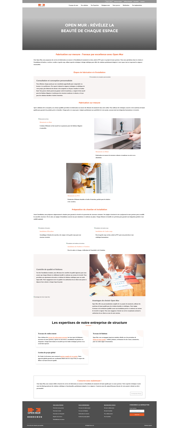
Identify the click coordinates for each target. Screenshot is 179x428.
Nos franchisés (107, 416)
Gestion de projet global (84, 416)
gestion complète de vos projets (69, 356)
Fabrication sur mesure (84, 413)
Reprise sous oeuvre (57, 416)
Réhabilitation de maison (58, 419)
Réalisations (126, 5)
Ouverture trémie (57, 410)
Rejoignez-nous (106, 5)
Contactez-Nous (136, 393)
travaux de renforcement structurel (57, 337)
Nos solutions (84, 5)
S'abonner (137, 414)
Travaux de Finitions (83, 410)
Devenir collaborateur (109, 408)
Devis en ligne (118, 1)
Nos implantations (137, 5)
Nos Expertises (95, 5)
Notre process (116, 5)
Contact (142, 1)
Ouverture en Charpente (58, 413)
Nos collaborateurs (108, 413)
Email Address (133, 408)
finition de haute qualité (99, 339)
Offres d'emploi (128, 1)
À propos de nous (73, 5)
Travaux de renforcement (84, 408)
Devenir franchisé (108, 410)
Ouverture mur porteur (58, 408)
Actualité (136, 1)
